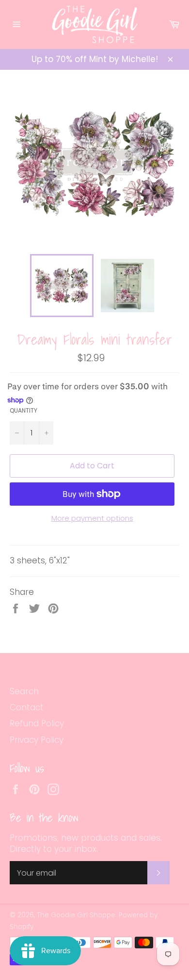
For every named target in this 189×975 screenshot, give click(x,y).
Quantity (23, 411)
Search (24, 691)
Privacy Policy (36, 740)
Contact (27, 707)
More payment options (92, 518)
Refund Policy (37, 723)
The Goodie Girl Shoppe (76, 915)
